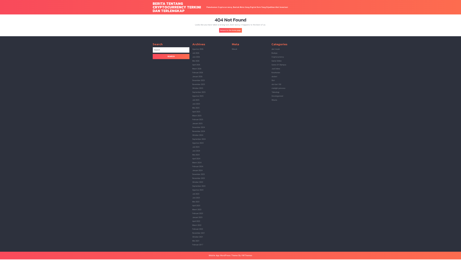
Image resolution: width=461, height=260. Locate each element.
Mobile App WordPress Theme (223, 255)
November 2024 (198, 131)
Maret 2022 (196, 225)
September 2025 (198, 92)
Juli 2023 (195, 194)
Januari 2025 (197, 123)
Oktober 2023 (197, 182)
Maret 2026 (196, 69)
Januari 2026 (197, 76)
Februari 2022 (197, 229)
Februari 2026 (197, 73)
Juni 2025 (196, 104)
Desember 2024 (198, 127)
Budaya (274, 53)
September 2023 (198, 186)
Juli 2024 (195, 147)
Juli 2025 (195, 100)
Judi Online (276, 69)
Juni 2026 (196, 57)
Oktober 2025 (197, 88)
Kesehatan (276, 73)
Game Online (277, 61)
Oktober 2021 (197, 237)
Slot (273, 80)
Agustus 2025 (197, 96)
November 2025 (198, 84)
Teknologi (275, 92)
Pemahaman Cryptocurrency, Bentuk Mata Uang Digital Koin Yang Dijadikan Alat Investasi (247, 7)
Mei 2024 (195, 155)
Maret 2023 (196, 209)
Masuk (234, 49)
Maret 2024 (196, 163)
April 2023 (196, 206)
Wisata (274, 100)
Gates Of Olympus (279, 65)
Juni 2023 (196, 198)
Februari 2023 (197, 213)
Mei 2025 (195, 108)
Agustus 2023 (197, 190)
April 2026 (196, 65)
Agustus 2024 (197, 143)
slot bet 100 (276, 84)
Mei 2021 (195, 241)
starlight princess (278, 88)
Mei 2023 (195, 202)
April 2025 (196, 112)
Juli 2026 (195, 53)
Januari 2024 (197, 170)
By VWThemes (245, 255)
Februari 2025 (197, 119)
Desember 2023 (198, 174)
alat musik (276, 49)
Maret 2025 (196, 116)
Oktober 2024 (197, 135)
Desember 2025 (198, 80)
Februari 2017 (197, 245)
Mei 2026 (195, 61)
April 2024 (196, 159)
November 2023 (198, 178)
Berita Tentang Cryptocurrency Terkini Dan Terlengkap (177, 7)
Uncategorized (277, 96)
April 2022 (196, 221)
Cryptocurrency (278, 57)
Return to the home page (231, 31)
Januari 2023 (197, 217)
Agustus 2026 (197, 49)
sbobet (274, 76)
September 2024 (198, 139)
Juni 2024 (196, 151)
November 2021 (198, 233)
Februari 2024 (197, 166)
